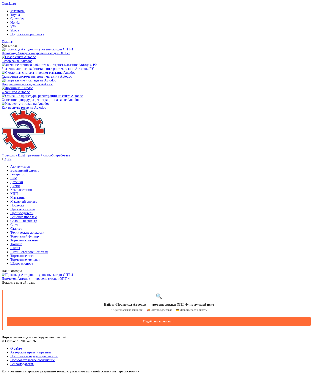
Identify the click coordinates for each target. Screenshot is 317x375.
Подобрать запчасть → (159, 321)
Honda (15, 22)
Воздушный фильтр (24, 170)
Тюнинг (16, 244)
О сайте (16, 348)
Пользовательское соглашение (32, 360)
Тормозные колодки (25, 259)
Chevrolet (17, 18)
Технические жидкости (27, 232)
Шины (15, 248)
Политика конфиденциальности (34, 356)
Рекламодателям (22, 364)
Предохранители (22, 209)
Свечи (15, 225)
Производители (21, 213)
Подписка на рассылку (27, 34)
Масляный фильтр (23, 201)
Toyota (15, 15)
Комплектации (21, 190)
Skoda (14, 30)
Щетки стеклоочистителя (29, 252)
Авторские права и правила (30, 352)
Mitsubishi (17, 11)
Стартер (16, 228)
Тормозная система (24, 240)
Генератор (17, 174)
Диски (15, 186)
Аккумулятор (20, 166)
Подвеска (17, 205)
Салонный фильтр (23, 221)
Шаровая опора (21, 263)
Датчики (16, 182)
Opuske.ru (9, 3)
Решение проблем (23, 217)
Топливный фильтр (24, 236)
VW (13, 26)
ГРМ (13, 178)
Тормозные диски (23, 256)
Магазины (17, 197)
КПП (14, 193)
